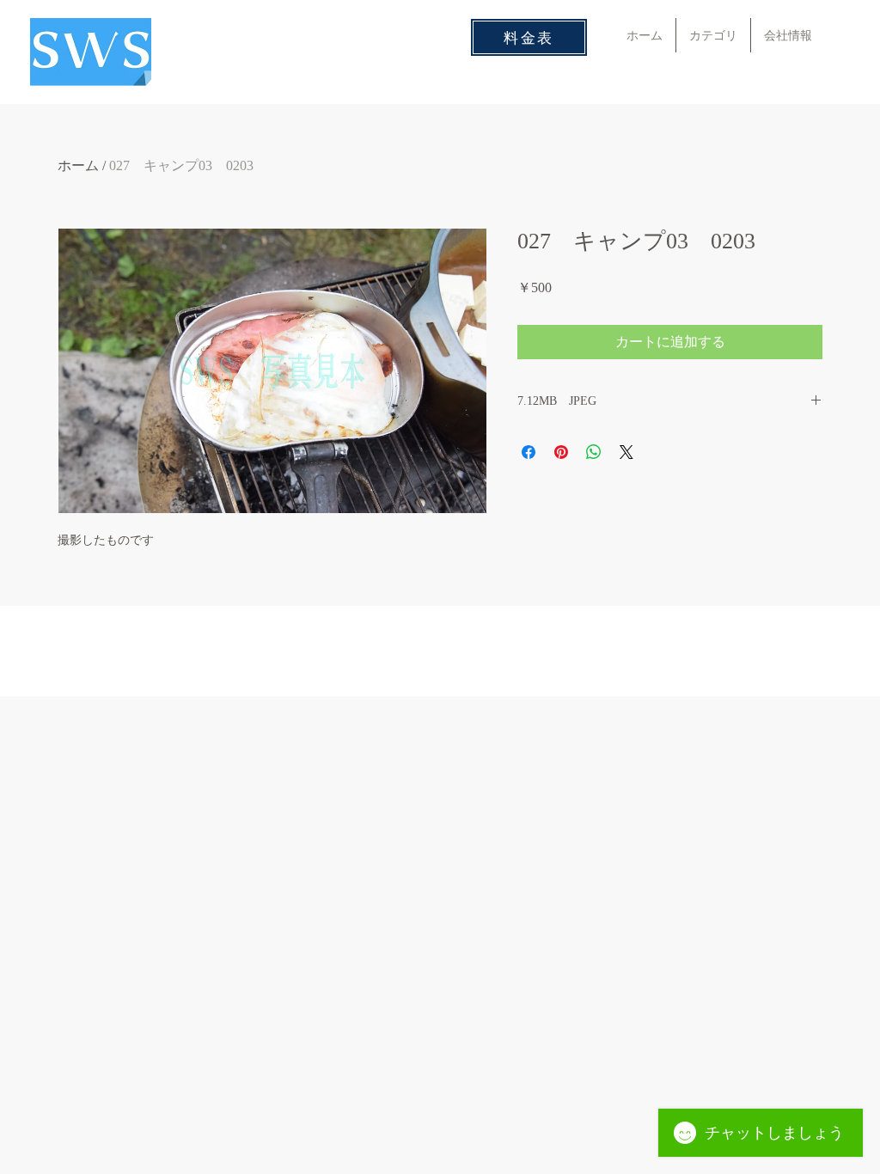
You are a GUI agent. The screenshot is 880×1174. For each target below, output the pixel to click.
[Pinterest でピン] (561, 452)
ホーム (78, 165)
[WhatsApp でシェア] (594, 452)
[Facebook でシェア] (528, 452)
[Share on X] (626, 452)
